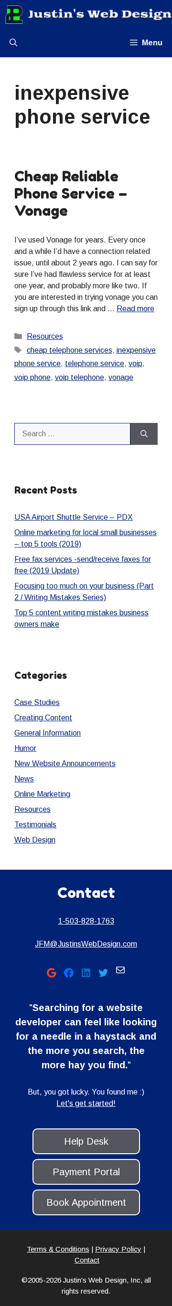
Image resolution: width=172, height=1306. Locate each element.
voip (135, 363)
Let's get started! (86, 1103)
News (24, 779)
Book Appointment (86, 1202)
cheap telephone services (69, 350)
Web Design (34, 840)
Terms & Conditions (58, 1249)
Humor (25, 748)
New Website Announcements (65, 763)
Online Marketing (42, 794)
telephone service (94, 363)
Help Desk (86, 1141)
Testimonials (35, 825)
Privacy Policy (118, 1249)
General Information (47, 733)
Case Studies (37, 702)
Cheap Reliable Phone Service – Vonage (70, 193)
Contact (87, 1260)
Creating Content (43, 718)
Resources (45, 336)
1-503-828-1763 (86, 921)
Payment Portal (86, 1172)
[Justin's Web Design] (88, 14)
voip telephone (79, 377)
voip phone (32, 377)
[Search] (144, 434)
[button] (13, 43)
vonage (120, 377)
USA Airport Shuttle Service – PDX (73, 517)
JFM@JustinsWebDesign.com (86, 944)
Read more (135, 309)
